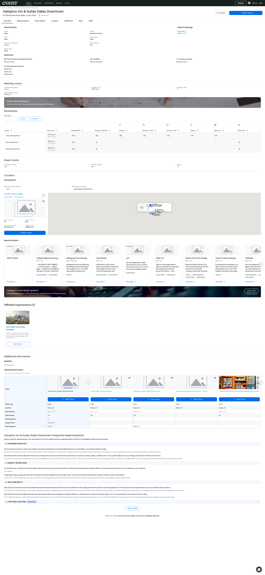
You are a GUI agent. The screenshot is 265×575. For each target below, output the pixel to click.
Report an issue (111, 516)
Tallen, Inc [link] (160, 258)
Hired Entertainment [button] (198, 274)
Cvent (3, 7)
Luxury (67, 3)
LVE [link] (127, 258)
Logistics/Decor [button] (53, 274)
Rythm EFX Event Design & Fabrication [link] (197, 258)
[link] (18, 250)
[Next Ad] (43, 195)
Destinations (49, 3)
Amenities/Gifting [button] (41, 274)
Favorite (222, 13)
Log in (261, 3)
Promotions (38, 3)
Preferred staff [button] (171, 274)
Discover (59, 3)
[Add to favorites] (43, 201)
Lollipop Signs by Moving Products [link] (48, 258)
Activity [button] (188, 274)
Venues (28, 3)
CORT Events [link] (12, 258)
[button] (14, 118)
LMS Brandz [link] (101, 258)
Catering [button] (69, 274)
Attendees (7, 116)
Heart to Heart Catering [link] (225, 258)
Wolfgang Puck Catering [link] (76, 258)
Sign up (254, 3)
